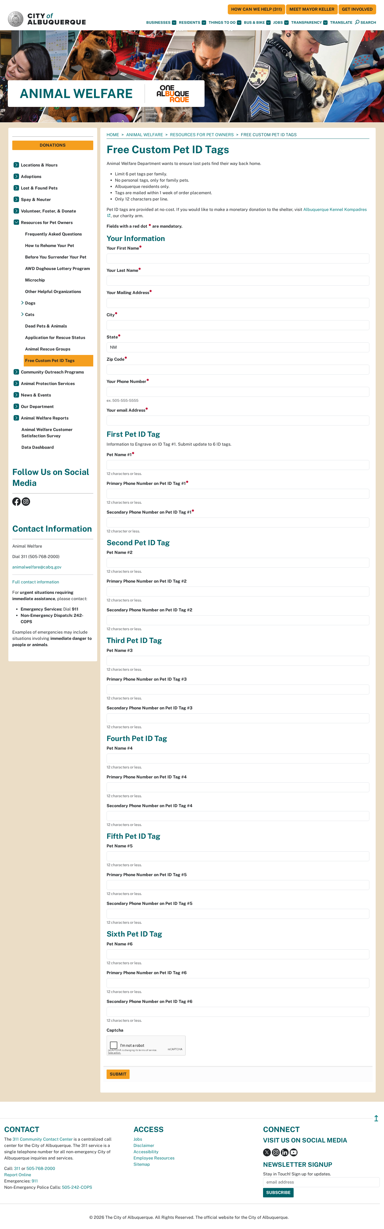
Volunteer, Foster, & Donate (48, 211)
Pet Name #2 (119, 552)
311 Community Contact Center (43, 1139)
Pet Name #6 (120, 943)
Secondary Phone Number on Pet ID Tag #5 (150, 903)
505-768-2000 (40, 1168)
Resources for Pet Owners (202, 134)
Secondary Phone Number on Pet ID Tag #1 (150, 512)
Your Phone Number (127, 381)
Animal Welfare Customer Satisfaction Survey (47, 432)
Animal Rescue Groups (47, 349)
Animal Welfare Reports (44, 418)
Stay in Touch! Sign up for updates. (297, 1173)
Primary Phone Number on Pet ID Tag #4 (147, 776)
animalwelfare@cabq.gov (36, 567)
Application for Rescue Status (55, 337)
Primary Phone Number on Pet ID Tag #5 (147, 874)
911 (35, 1181)
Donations (53, 145)
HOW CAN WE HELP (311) (256, 9)
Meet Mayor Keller (311, 9)
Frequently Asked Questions (53, 234)
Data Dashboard (37, 447)
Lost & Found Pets (39, 188)
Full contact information (35, 581)
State (113, 337)
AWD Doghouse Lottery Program (57, 268)
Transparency (306, 22)
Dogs (30, 303)
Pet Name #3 (120, 650)
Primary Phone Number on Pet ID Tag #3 (147, 679)
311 (17, 1168)
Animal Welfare (144, 134)
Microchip (35, 280)
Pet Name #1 (120, 454)
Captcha (115, 1030)
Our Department (37, 406)
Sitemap (141, 1164)
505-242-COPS (77, 1187)
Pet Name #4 (120, 748)
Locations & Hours (39, 165)
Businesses (158, 22)
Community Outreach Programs (52, 372)
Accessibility (146, 1151)
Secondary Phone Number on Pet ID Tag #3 (150, 707)
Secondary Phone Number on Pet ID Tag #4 (150, 805)
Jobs (278, 22)
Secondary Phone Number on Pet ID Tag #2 (149, 609)
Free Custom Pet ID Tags (49, 360)
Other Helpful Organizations (53, 291)
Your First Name (123, 248)
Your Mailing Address (128, 292)
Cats (29, 314)
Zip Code (116, 359)
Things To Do (222, 22)
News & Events (36, 395)
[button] (341, 22)
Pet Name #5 (120, 845)
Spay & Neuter (36, 199)
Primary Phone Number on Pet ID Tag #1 (147, 483)
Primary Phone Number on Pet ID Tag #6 (147, 972)
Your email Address (126, 410)
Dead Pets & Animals (46, 326)
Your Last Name (123, 270)
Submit (118, 1074)
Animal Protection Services (48, 383)
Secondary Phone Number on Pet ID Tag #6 (150, 1001)
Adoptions (31, 176)
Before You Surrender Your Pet (55, 257)
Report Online (17, 1174)
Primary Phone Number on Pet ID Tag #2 (147, 581)
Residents (189, 22)
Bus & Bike (254, 22)
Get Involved (357, 9)
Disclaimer (143, 1145)
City (111, 314)
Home (113, 134)
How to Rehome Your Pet (49, 245)
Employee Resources (153, 1158)
